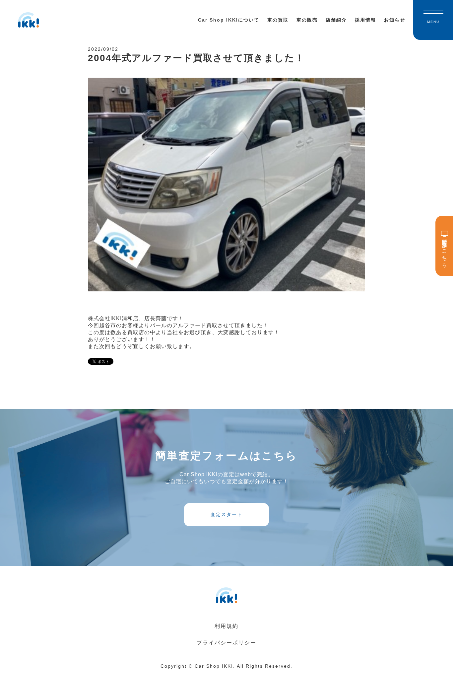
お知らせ (394, 20)
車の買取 (278, 20)
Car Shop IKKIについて (228, 20)
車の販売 (307, 20)
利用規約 (226, 626)
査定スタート (226, 514)
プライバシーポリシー (226, 642)
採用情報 (365, 20)
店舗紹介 (336, 20)
